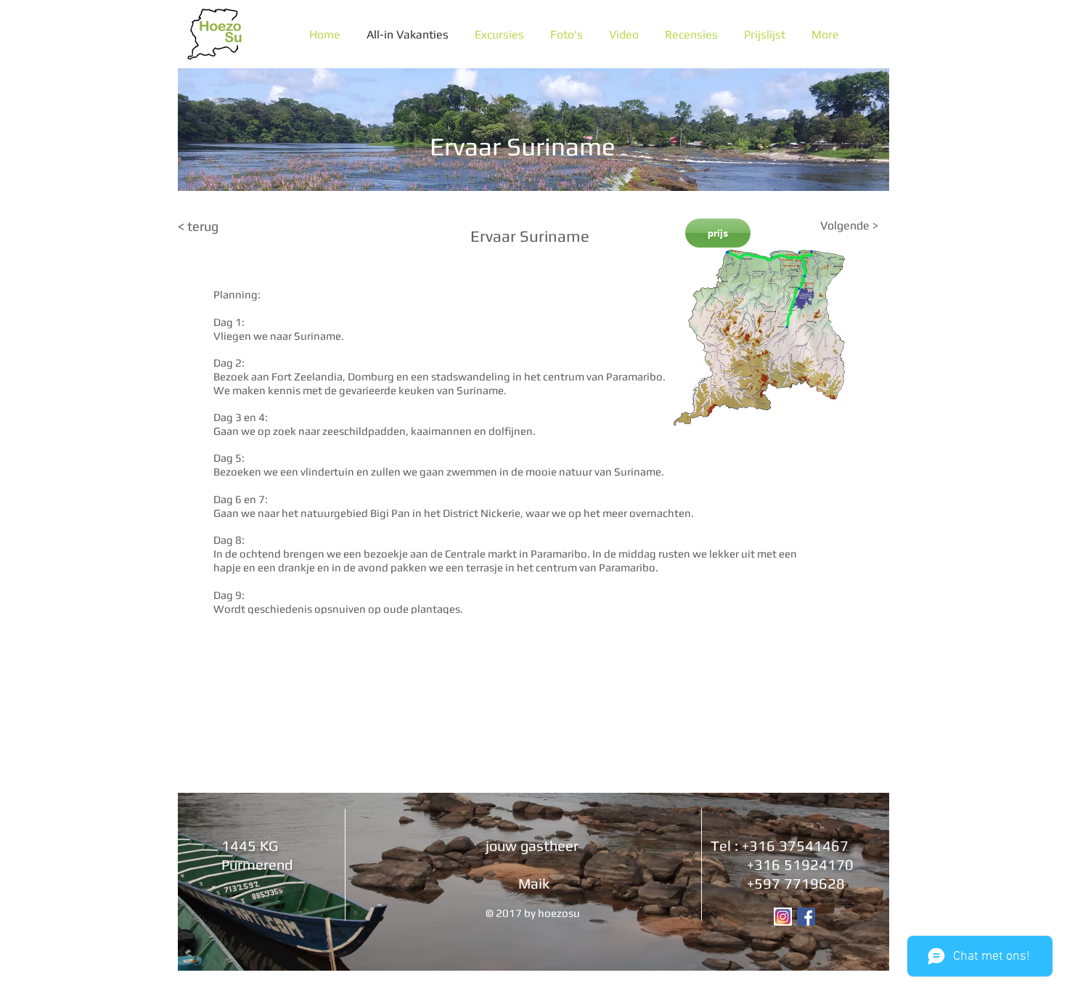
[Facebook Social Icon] (806, 917)
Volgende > (849, 225)
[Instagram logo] (783, 917)
